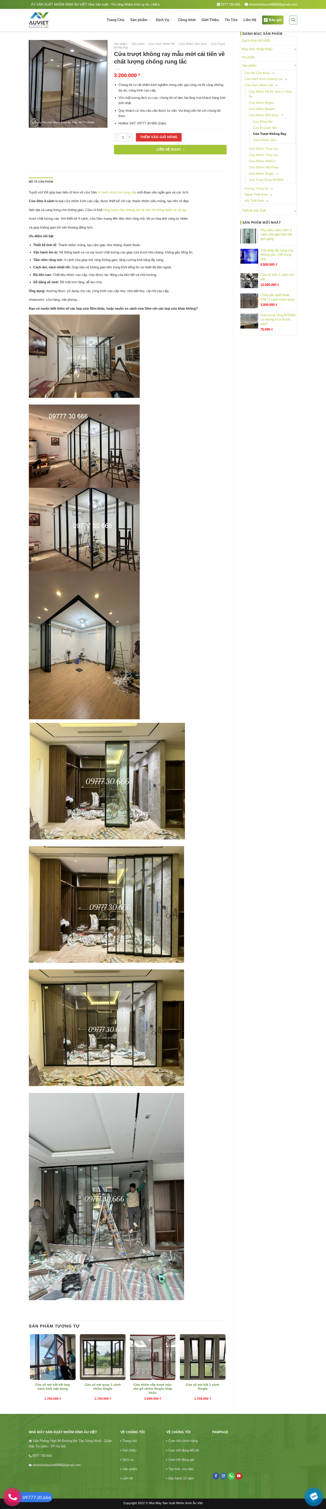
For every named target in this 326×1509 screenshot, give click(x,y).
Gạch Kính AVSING (256, 40)
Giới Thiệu (210, 20)
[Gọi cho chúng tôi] (231, 1476)
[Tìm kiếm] (293, 20)
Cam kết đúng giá (181, 1459)
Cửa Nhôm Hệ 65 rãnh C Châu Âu (270, 94)
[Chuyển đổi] (295, 49)
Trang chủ (129, 1441)
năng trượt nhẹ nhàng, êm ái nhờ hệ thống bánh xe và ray (144, 210)
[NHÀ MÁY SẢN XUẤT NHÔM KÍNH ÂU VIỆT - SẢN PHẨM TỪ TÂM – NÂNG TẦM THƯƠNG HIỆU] (54, 20)
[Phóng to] (34, 122)
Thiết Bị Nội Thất (254, 210)
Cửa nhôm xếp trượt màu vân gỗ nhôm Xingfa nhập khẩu (152, 1388)
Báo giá (275, 20)
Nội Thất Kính (254, 200)
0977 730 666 (42, 1455)
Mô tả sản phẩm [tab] (41, 181)
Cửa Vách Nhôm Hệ (259, 85)
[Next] (225, 1370)
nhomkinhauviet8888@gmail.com (272, 4)
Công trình (187, 20)
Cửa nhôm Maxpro (262, 109)
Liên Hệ (250, 20)
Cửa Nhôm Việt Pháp (264, 167)
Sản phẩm (138, 20)
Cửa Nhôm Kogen (261, 102)
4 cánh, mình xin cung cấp (117, 192)
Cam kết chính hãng (183, 1441)
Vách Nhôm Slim (264, 140)
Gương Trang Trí (256, 188)
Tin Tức (231, 20)
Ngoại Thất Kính (256, 194)
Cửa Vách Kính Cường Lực (264, 79)
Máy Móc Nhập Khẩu (257, 49)
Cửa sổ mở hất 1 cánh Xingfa (202, 1386)
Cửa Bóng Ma (263, 121)
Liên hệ (127, 1478)
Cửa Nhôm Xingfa (261, 173)
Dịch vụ (128, 1459)
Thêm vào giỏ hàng (159, 137)
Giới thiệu (129, 1450)
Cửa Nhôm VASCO (262, 161)
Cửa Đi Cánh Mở (265, 128)
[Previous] (30, 1370)
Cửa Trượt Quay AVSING (266, 179)
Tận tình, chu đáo (180, 1469)
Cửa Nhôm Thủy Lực (263, 148)
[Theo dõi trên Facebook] (215, 1476)
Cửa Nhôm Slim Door (264, 115)
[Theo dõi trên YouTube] (238, 1476)
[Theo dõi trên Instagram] (223, 1476)
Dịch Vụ (162, 20)
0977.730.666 (230, 4)
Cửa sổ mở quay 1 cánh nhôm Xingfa (103, 1386)
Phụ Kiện (248, 57)
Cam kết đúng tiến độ (183, 1450)
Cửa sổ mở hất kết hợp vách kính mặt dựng (52, 1386)
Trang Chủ (115, 20)
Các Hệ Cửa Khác (257, 73)
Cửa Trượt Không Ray (269, 134)
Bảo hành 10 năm (181, 1478)
